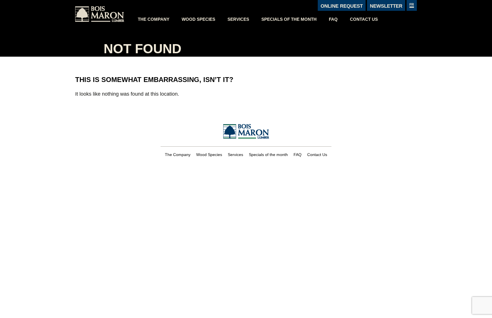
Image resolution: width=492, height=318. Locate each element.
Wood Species (198, 19)
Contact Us (364, 19)
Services (238, 19)
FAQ (333, 19)
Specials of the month (289, 19)
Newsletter (386, 6)
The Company (153, 19)
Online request (342, 6)
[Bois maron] (103, 12)
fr (411, 5)
